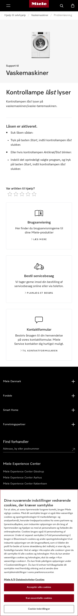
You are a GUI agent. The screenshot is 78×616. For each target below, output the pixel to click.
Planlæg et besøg (40, 293)
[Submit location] (73, 449)
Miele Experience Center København (25, 483)
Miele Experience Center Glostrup (23, 471)
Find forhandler (16, 442)
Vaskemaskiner (39, 15)
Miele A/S (9, 579)
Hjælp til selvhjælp (15, 15)
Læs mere (40, 239)
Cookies (39, 579)
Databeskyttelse (25, 579)
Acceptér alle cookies (39, 587)
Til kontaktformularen (40, 351)
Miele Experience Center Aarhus (22, 477)
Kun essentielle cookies (39, 598)
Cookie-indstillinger (39, 609)
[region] (39, 552)
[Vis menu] (8, 5)
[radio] (10, 194)
